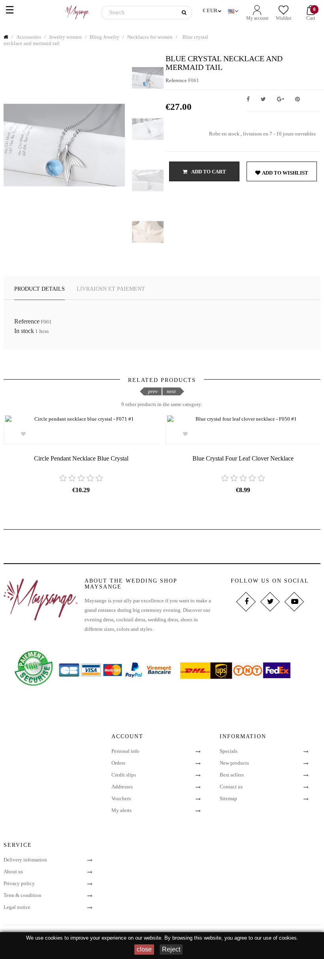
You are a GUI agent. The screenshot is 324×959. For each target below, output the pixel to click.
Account (127, 736)
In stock (24, 331)
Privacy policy (19, 883)
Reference (176, 80)
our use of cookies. (276, 938)
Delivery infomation (25, 860)
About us (13, 871)
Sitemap (228, 798)
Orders (118, 763)
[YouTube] (294, 601)
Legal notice (17, 907)
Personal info (125, 751)
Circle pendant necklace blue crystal (81, 458)
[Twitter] (270, 601)
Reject (171, 949)
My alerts (121, 810)
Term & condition (22, 895)
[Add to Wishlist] (23, 434)
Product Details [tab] (39, 289)
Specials (228, 751)
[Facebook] (246, 601)
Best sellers (232, 775)
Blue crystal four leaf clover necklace (243, 458)
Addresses (122, 787)
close (144, 949)
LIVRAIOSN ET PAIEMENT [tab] (111, 289)
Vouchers (121, 798)
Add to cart (208, 172)
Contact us (231, 787)
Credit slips (123, 775)
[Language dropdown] (234, 9)
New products (234, 763)
